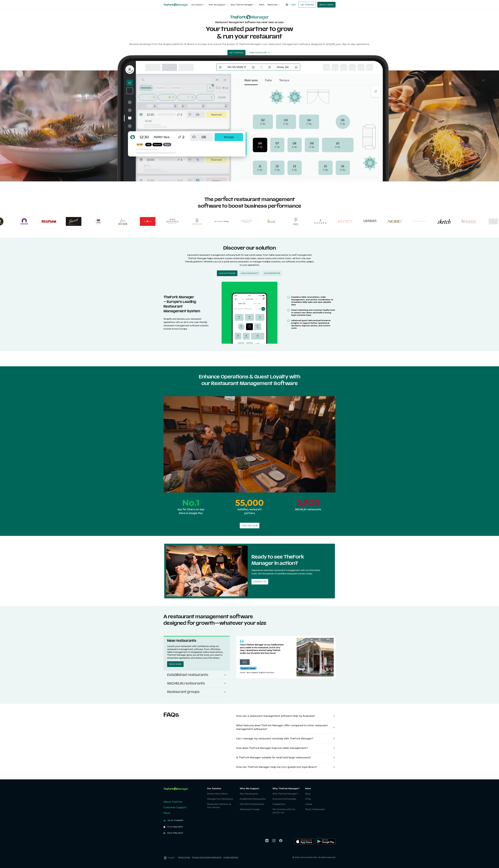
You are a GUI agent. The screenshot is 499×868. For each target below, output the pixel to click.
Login (293, 4)
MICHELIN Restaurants (252, 804)
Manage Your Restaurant (220, 799)
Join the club (249, 525)
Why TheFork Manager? (242, 5)
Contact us (259, 581)
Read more (175, 664)
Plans (261, 5)
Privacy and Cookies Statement (207, 857)
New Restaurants (249, 794)
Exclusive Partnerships (284, 799)
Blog (307, 794)
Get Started (307, 5)
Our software (227, 273)
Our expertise (272, 273)
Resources (272, 5)
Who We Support (217, 5)
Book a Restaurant (315, 809)
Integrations (279, 804)
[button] (225, 675)
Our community (249, 273)
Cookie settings (230, 857)
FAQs (308, 799)
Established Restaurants (253, 799)
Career (308, 804)
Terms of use (184, 857)
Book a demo (326, 5)
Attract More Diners (217, 794)
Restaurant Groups (250, 809)
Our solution (197, 5)
